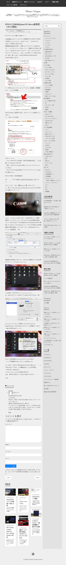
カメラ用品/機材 (48, 127)
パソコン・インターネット (51, 182)
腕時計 (46, 109)
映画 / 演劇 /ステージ (50, 60)
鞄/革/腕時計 (47, 98)
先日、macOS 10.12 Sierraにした (26, 179)
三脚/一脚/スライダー (50, 136)
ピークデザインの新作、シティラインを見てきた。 (52, 237)
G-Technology (48, 172)
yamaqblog (46, 363)
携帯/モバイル (48, 123)
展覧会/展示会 (48, 51)
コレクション (23, 4)
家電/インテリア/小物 (50, 96)
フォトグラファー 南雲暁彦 (51, 379)
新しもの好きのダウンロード (51, 385)
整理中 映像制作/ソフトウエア (53, 180)
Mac (46, 187)
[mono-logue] (33, 11)
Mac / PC (46, 167)
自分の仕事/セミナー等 (50, 56)
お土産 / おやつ (48, 156)
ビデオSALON (47, 376)
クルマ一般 (47, 147)
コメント (8, 424)
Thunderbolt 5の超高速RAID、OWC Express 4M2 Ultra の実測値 (52, 262)
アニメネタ (47, 45)
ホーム (8, 1)
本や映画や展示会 (48, 49)
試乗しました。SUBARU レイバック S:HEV (52, 249)
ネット (46, 184)
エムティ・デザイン (49, 370)
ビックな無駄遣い (48, 278)
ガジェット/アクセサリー (51, 118)
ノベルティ (47, 42)
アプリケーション (49, 178)
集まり (46, 165)
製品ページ (21, 185)
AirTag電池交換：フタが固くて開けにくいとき (52, 201)
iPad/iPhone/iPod (49, 120)
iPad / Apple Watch (49, 116)
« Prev (8, 477)
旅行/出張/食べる (48, 154)
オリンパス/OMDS (49, 74)
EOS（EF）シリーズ (50, 71)
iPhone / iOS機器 (48, 111)
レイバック (47, 143)
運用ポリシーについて (29, 1)
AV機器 (47, 91)
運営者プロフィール (17, 1)
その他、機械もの (49, 151)
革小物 (46, 107)
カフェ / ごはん (48, 163)
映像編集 (47, 191)
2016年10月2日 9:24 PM (15, 395)
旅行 (46, 158)
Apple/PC (39, 1)
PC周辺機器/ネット (21, 35)
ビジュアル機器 (49, 85)
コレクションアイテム (50, 38)
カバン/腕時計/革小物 (50, 100)
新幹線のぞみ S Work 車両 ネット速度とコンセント (52, 207)
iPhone (46, 125)
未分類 (45, 62)
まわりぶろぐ (47, 367)
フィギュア (47, 40)
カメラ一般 (47, 76)
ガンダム (47, 47)
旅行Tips (47, 160)
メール (8, 451)
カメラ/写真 (47, 65)
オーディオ (47, 87)
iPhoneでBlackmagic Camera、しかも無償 (52, 226)
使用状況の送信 (9, 46)
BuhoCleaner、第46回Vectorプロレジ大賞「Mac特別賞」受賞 (52, 256)
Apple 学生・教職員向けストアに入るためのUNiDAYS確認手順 (52, 213)
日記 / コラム (48, 53)
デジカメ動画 (48, 67)
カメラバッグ (48, 132)
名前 (7, 444)
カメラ (46, 1)
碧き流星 (46, 388)
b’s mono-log (47, 354)
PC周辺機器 (48, 176)
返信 (9, 412)
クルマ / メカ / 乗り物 (12, 4)
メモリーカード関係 (50, 138)
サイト (7, 458)
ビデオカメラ (48, 94)
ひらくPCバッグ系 (49, 105)
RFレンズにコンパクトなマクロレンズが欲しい (52, 282)
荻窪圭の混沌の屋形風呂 (50, 391)
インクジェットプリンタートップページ (24, 187)
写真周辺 (47, 78)
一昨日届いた (9, 39)
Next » (37, 477)
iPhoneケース (48, 114)
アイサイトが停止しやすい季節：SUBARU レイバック (51, 220)
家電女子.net (47, 382)
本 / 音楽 (47, 58)
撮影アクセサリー (49, 134)
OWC (46, 189)
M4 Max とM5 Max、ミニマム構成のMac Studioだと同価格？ (52, 243)
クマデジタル (47, 373)
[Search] (59, 26)
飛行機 (46, 149)
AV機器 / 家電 (55, 1)
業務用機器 (47, 89)
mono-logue (30, 559)
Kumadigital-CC (47, 357)
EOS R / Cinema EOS (49, 69)
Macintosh (47, 169)
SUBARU (47, 145)
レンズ (46, 129)
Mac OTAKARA (48, 360)
